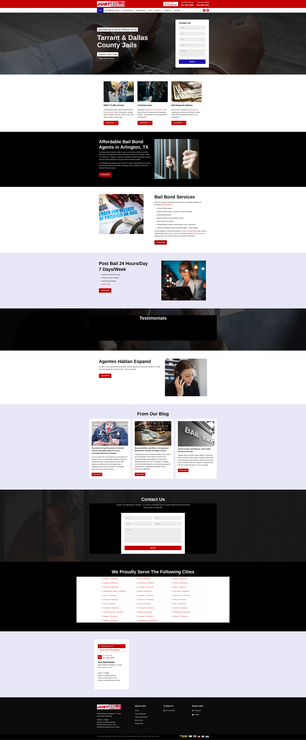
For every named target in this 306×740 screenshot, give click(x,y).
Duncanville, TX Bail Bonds (181, 591)
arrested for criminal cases (153, 110)
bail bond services (166, 205)
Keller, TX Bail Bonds (180, 603)
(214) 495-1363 (198, 233)
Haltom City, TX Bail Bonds (146, 599)
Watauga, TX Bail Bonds (180, 616)
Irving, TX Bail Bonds (144, 603)
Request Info (139, 723)
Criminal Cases (127, 10)
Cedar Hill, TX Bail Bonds (111, 587)
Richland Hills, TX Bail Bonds (182, 612)
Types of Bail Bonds (141, 717)
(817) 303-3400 (175, 233)
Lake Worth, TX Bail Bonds (146, 608)
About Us (157, 10)
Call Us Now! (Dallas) (203, 4)
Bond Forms (139, 720)
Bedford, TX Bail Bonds (180, 578)
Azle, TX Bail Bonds (144, 578)
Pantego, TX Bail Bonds (145, 612)
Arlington (142, 154)
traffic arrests (110, 112)
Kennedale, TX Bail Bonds (111, 608)
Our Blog (177, 10)
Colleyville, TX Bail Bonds (145, 587)
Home (100, 10)
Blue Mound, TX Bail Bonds (146, 583)
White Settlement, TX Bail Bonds (147, 620)
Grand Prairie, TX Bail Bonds (182, 595)
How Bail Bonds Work (112, 10)
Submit (192, 62)
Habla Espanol (140, 10)
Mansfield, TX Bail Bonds (181, 608)
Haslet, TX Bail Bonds (180, 599)
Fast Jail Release (140, 714)
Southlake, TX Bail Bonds (145, 616)
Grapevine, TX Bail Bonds (111, 599)
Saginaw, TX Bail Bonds (110, 616)
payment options (192, 110)
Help (149, 736)
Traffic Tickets (106, 284)
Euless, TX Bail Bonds (110, 595)
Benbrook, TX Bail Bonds (111, 583)
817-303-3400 (108, 658)
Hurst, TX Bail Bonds (109, 603)
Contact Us (167, 10)
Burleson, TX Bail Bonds (181, 583)
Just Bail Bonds (106, 736)
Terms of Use (155, 736)
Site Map (143, 736)
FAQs (150, 10)
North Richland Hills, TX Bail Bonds (114, 612)
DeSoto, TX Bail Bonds (145, 591)
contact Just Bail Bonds (189, 231)
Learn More (109, 123)
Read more (97, 474)
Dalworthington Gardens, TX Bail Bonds (115, 591)
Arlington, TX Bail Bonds (110, 578)
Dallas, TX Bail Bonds (180, 587)
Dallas (147, 154)
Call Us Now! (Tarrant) (187, 4)
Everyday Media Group (133, 736)
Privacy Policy (116, 736)
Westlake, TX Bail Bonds (111, 620)
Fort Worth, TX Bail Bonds (145, 595)
